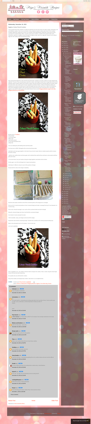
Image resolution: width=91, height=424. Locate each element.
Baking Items (24, 283)
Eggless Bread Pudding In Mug (67, 157)
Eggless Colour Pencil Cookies (67, 104)
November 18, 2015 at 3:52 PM (19, 342)
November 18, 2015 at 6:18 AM (19, 310)
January (66, 189)
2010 (64, 199)
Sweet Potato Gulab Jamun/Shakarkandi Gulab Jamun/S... (67, 128)
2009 (64, 201)
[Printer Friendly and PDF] (10, 282)
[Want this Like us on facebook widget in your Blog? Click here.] (89, 422)
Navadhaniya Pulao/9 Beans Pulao (67, 118)
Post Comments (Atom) (19, 403)
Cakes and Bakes (35, 19)
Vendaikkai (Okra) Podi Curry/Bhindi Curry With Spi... (67, 86)
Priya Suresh (15, 314)
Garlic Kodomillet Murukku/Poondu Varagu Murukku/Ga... (67, 169)
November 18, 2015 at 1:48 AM (19, 292)
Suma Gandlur (15, 355)
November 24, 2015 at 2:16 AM (19, 375)
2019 (64, 43)
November (67, 55)
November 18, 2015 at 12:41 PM (19, 334)
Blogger (59, 413)
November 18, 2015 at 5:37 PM (19, 351)
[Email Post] (34, 281)
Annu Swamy (16, 316)
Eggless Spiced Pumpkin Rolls (67, 58)
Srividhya (14, 347)
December (67, 53)
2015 (64, 51)
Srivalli (13, 363)
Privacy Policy (54, 19)
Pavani (13, 387)
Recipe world (15, 331)
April (66, 183)
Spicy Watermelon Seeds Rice (67, 123)
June (66, 179)
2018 (64, 45)
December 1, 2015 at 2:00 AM (18, 391)
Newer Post (11, 400)
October (66, 173)
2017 (64, 47)
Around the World (45, 19)
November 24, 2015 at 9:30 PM (19, 383)
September (67, 175)
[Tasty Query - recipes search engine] (77, 113)
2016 (64, 49)
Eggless (38, 283)
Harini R (14, 371)
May (66, 181)
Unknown (14, 288)
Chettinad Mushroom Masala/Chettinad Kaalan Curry (67, 79)
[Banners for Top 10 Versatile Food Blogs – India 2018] (72, 36)
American (19, 283)
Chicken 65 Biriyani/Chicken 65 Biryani (67, 114)
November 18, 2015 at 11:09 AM (19, 326)
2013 (64, 193)
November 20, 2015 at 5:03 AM (19, 367)
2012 (64, 195)
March (66, 185)
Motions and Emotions (17, 322)
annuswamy (15, 297)
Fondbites (17, 134)
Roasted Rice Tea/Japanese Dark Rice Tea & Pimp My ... (68, 92)
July (66, 177)
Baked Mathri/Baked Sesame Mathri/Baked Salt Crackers (67, 99)
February (67, 187)
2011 (64, 197)
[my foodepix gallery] (78, 106)
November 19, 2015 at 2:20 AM (19, 359)
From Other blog (44, 283)
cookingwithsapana (16, 379)
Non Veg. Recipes (25, 19)
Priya (13, 339)
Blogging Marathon (31, 283)
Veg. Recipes (16, 19)
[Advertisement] (71, 247)
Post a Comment (14, 394)
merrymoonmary (47, 413)
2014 (64, 191)
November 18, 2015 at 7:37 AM (19, 318)
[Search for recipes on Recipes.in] (66, 233)
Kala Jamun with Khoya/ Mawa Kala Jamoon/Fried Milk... (67, 141)
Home (9, 19)
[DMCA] (65, 219)
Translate (72, 27)
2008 (64, 203)
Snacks (49, 283)
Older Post (55, 400)
